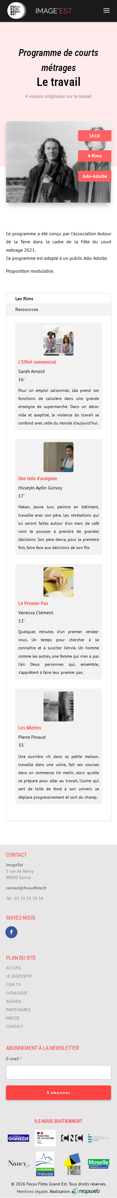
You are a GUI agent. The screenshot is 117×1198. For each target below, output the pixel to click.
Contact (14, 1026)
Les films (24, 298)
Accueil (14, 967)
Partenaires (18, 1009)
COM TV (13, 984)
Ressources (26, 309)
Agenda (13, 1001)
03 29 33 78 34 (28, 898)
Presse (13, 1018)
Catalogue (17, 993)
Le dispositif (19, 976)
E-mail (14, 1058)
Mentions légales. (33, 1191)
